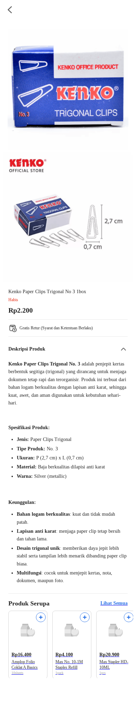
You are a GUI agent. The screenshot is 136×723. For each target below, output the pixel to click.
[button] (68, 349)
